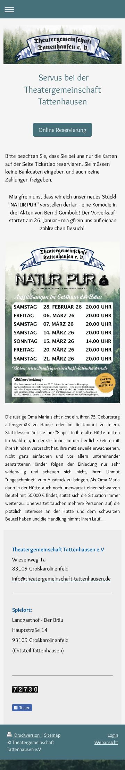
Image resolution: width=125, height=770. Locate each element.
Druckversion (27, 735)
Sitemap (52, 735)
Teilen (24, 707)
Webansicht (106, 742)
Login (113, 735)
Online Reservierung (62, 129)
